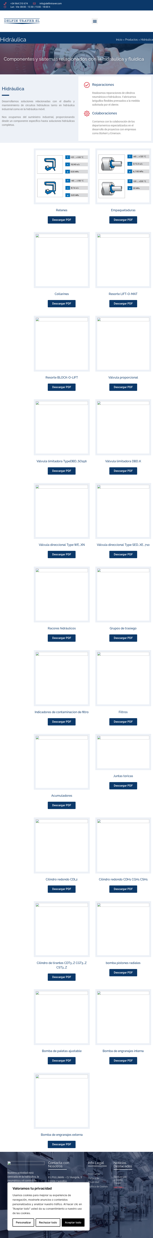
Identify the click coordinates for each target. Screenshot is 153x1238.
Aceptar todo (73, 1222)
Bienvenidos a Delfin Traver (121, 1180)
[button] (95, 21)
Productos (131, 39)
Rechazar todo (48, 1222)
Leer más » (119, 1187)
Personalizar (23, 1222)
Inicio (119, 39)
